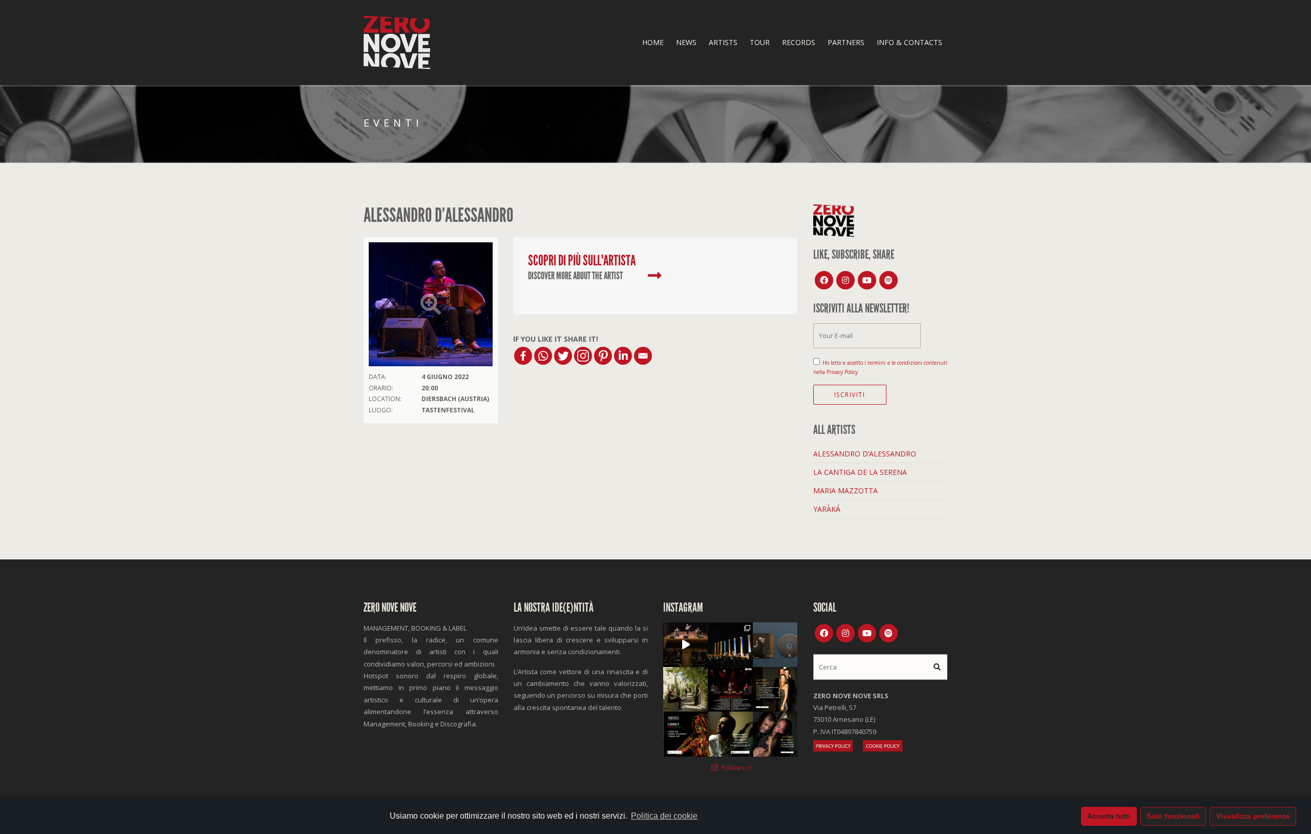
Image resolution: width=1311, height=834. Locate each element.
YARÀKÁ (826, 509)
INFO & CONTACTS (909, 42)
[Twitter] (563, 356)
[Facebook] (523, 356)
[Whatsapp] (543, 356)
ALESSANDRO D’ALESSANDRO (864, 453)
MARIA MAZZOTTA (845, 490)
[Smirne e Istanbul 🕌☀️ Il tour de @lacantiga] (775, 734)
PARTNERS (846, 42)
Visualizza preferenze (1253, 816)
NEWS (686, 42)
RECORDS (798, 42)
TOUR (760, 42)
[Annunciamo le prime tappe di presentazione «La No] (775, 689)
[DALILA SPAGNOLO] (654, 275)
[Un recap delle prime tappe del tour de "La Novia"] (685, 644)
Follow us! (737, 767)
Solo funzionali (1173, 816)
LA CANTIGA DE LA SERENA (860, 472)
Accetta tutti (1108, 816)
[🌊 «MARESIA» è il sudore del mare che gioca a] (730, 734)
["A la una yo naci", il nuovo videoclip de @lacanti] (685, 689)
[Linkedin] (623, 356)
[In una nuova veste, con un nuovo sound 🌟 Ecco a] (730, 689)
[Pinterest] (603, 356)
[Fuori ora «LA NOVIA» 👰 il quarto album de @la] (775, 644)
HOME (653, 42)
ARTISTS (723, 42)
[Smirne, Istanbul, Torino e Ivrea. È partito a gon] (730, 644)
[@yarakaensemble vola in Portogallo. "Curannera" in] (685, 734)
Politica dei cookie (664, 815)
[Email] (643, 356)
